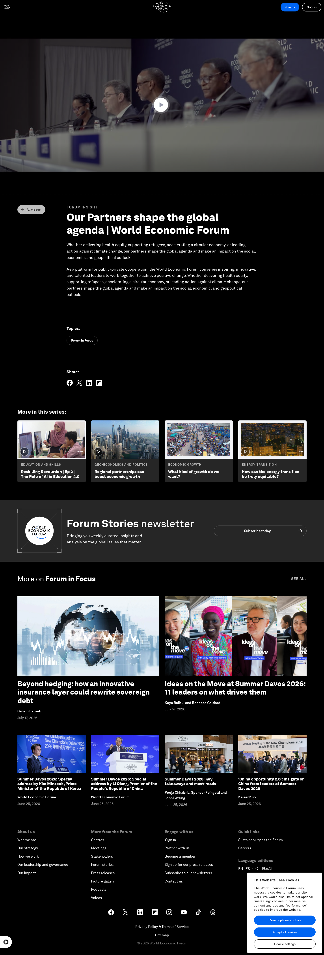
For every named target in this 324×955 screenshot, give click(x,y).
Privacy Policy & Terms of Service (162, 927)
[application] (162, 105)
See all (299, 579)
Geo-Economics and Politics (121, 464)
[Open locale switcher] (6, 942)
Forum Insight (82, 207)
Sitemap (162, 935)
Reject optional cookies (285, 920)
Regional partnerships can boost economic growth (119, 474)
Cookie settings (285, 944)
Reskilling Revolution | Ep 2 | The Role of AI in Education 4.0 (50, 474)
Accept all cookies (284, 932)
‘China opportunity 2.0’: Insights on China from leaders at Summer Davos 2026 (271, 784)
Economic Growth (185, 464)
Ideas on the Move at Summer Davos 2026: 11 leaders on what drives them (235, 687)
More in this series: (41, 412)
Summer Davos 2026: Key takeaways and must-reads (190, 781)
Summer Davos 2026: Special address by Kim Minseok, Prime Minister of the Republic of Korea (49, 784)
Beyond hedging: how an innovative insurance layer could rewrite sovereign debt (83, 692)
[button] (162, 105)
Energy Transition (259, 464)
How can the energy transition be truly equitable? (270, 474)
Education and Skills (41, 464)
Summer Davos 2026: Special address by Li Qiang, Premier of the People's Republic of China (124, 784)
